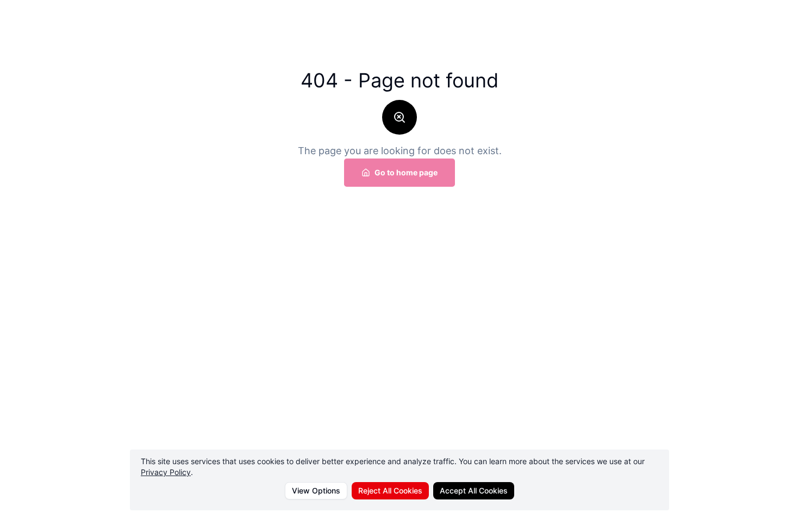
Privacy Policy (166, 472)
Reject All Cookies (390, 490)
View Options (316, 490)
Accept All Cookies (474, 490)
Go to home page (406, 172)
